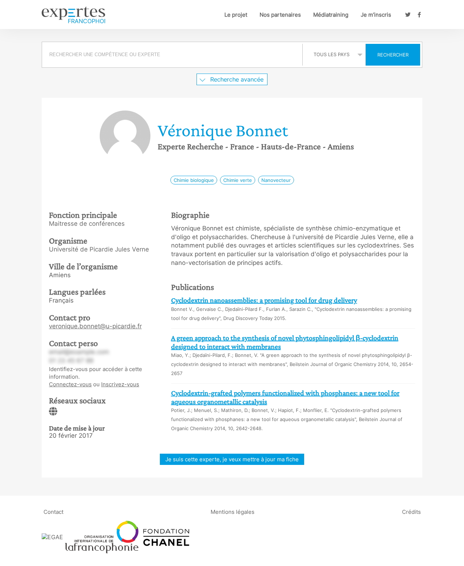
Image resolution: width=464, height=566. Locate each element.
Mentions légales (232, 511)
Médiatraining (330, 14)
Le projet (235, 14)
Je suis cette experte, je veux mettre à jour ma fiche (232, 459)
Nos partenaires (280, 14)
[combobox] (173, 55)
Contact (53, 511)
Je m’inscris (376, 14)
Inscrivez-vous (120, 384)
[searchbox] (172, 54)
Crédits (411, 511)
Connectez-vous (70, 384)
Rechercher (393, 55)
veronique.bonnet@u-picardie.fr (95, 326)
